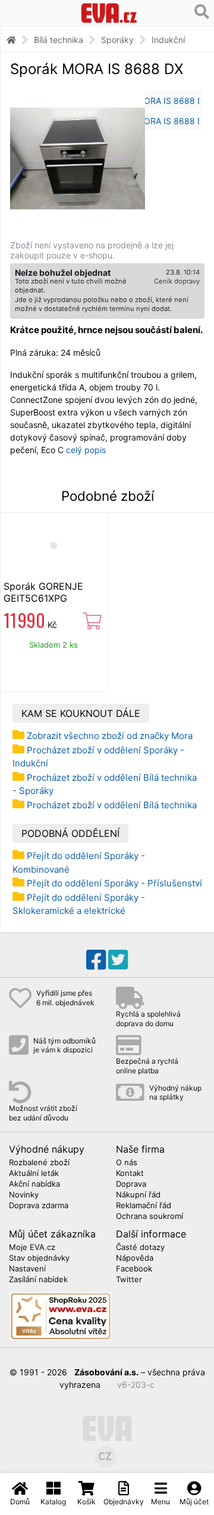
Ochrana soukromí (149, 1216)
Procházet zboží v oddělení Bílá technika (112, 805)
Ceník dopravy (177, 281)
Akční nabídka (34, 1184)
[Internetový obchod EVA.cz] (109, 13)
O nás (126, 1163)
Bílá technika (58, 40)
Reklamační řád (143, 1206)
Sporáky (117, 40)
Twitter (129, 1280)
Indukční (168, 40)
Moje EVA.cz (32, 1247)
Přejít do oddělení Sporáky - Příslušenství (114, 883)
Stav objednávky (39, 1258)
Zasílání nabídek (38, 1280)
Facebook (134, 1269)
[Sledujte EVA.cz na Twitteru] (118, 960)
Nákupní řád (138, 1195)
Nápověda (134, 1258)
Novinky (24, 1195)
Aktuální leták (34, 1173)
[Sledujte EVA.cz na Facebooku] (96, 960)
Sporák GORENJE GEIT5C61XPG (43, 592)
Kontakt (130, 1173)
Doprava (131, 1184)
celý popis (86, 450)
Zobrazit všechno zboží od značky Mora (110, 735)
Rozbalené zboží (39, 1163)
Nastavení (27, 1269)
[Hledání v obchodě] (202, 12)
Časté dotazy (140, 1247)
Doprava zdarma (38, 1206)
